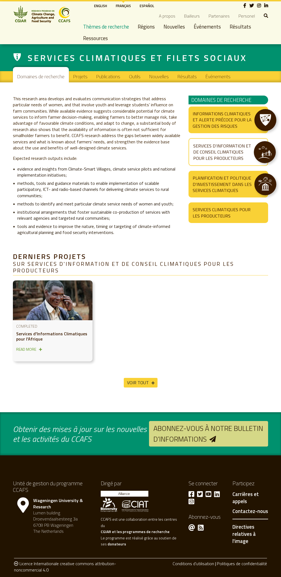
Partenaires (219, 16)
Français (123, 6)
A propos (167, 16)
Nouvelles (174, 26)
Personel (246, 16)
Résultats (240, 26)
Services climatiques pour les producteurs (222, 212)
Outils (134, 76)
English (100, 6)
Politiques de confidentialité (242, 564)
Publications (108, 76)
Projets (80, 76)
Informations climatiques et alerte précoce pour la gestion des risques (222, 119)
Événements (207, 26)
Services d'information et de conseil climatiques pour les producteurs (222, 152)
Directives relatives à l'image (244, 534)
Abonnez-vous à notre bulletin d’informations (208, 433)
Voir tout (138, 382)
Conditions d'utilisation (193, 564)
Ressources (95, 38)
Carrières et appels (245, 498)
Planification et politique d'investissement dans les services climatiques (222, 184)
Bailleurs (192, 16)
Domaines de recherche (40, 76)
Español (147, 6)
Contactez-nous (250, 511)
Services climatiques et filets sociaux (137, 57)
